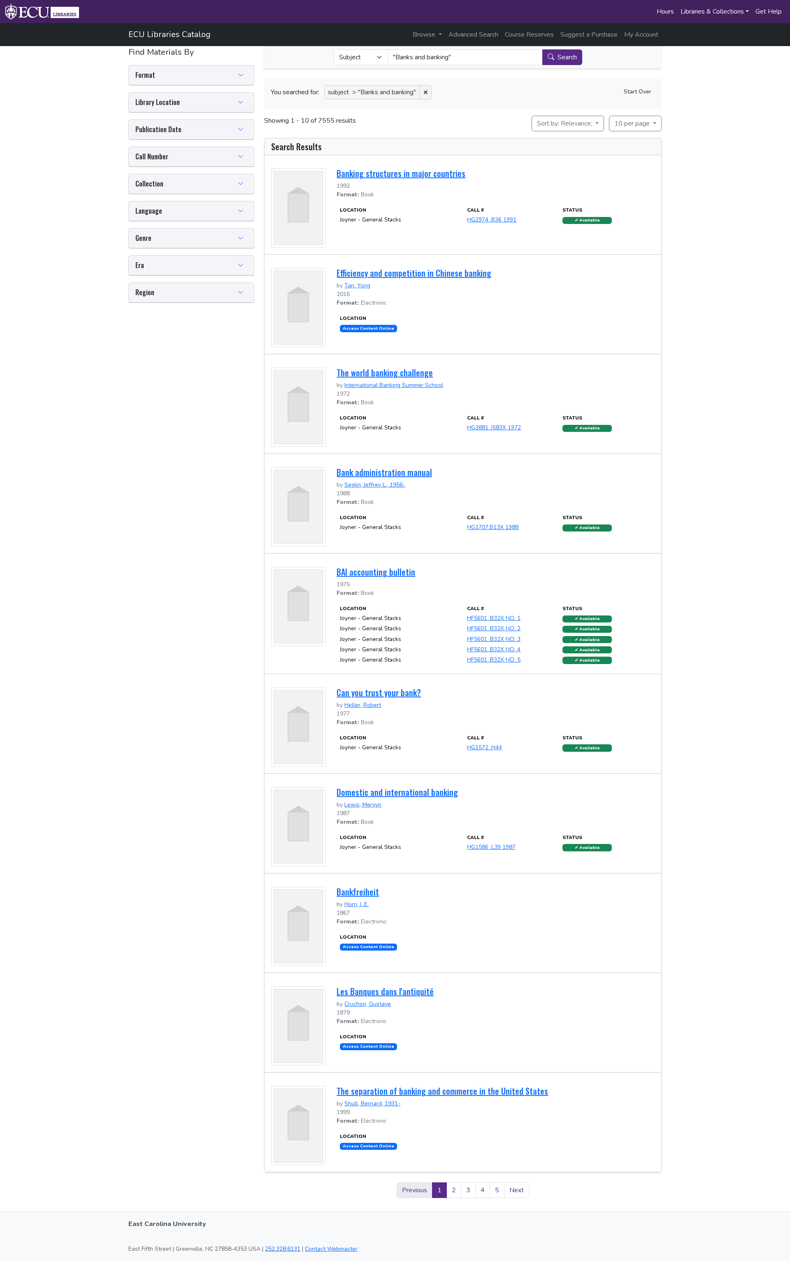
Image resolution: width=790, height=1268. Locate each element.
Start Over (637, 92)
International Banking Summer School (393, 385)
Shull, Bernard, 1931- (372, 1103)
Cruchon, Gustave (367, 1004)
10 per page (632, 123)
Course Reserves (529, 34)
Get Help (768, 11)
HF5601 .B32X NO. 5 (493, 660)
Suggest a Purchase (589, 34)
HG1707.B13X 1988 (492, 527)
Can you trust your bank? (379, 692)
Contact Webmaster (331, 1249)
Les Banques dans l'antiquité (385, 991)
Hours (665, 11)
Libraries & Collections (712, 11)
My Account (641, 34)
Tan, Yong (357, 285)
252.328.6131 (282, 1249)
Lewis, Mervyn (362, 805)
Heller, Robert (362, 705)
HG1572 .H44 (484, 747)
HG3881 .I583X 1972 (494, 427)
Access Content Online (368, 328)
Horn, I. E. (356, 904)
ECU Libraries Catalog (169, 34)
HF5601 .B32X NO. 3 (493, 639)
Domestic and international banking (397, 792)
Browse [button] (425, 34)
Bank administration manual (384, 472)
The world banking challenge (385, 372)
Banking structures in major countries (401, 173)
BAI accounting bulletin (376, 572)
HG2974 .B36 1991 (491, 220)
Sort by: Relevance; (565, 123)
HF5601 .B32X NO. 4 (493, 649)
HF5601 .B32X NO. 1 (493, 618)
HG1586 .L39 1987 (491, 847)
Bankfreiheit (358, 892)
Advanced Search (473, 34)
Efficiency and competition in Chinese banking (414, 273)
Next (516, 1190)
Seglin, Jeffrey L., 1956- (374, 485)
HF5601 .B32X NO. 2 (493, 628)
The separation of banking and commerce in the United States (442, 1091)
